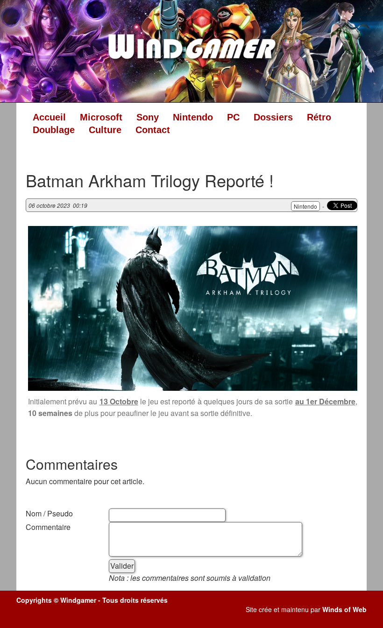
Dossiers (273, 117)
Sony (147, 117)
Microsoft (101, 117)
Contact (152, 130)
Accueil (49, 117)
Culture (105, 130)
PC (233, 117)
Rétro (319, 117)
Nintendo (193, 117)
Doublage (54, 130)
